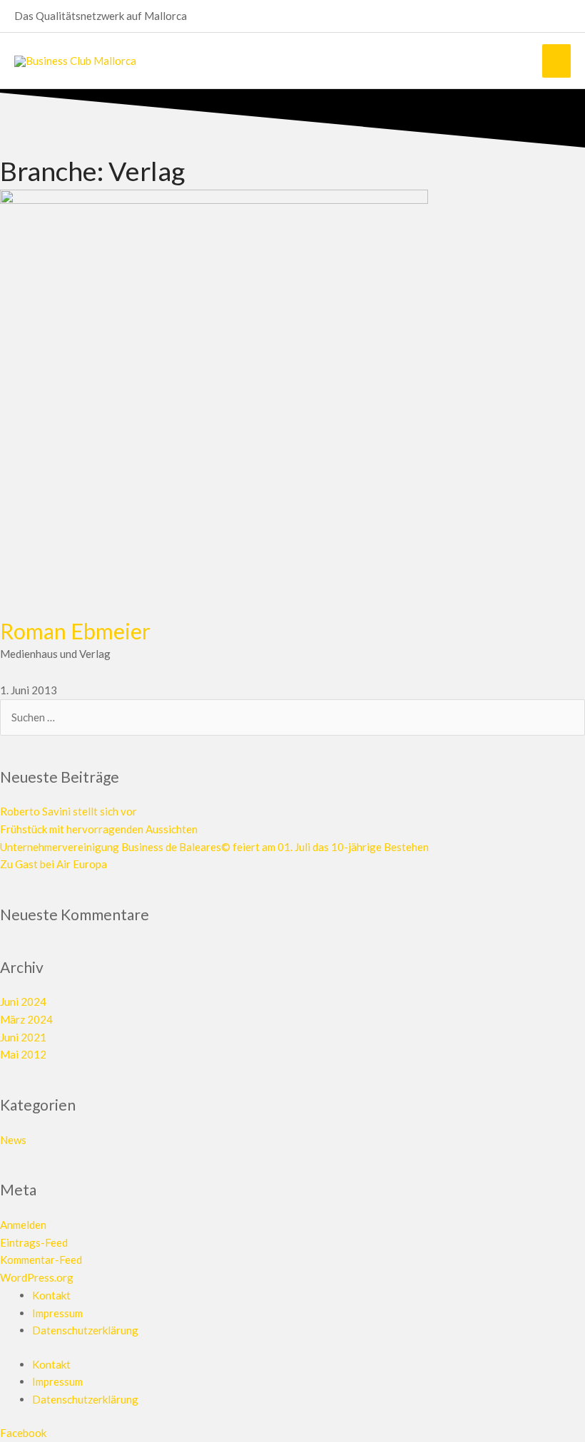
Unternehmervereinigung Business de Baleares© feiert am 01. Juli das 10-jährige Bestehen (214, 846)
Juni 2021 (23, 1037)
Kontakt (51, 1295)
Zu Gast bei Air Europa (53, 864)
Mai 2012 (23, 1054)
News (13, 1139)
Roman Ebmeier (75, 631)
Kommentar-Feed (41, 1259)
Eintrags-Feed (34, 1242)
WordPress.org (36, 1277)
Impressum (57, 1313)
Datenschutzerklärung (85, 1330)
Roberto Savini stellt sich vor (68, 811)
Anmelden (23, 1224)
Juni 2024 (23, 1001)
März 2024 (26, 1019)
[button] (565, 16)
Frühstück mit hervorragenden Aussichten (99, 829)
